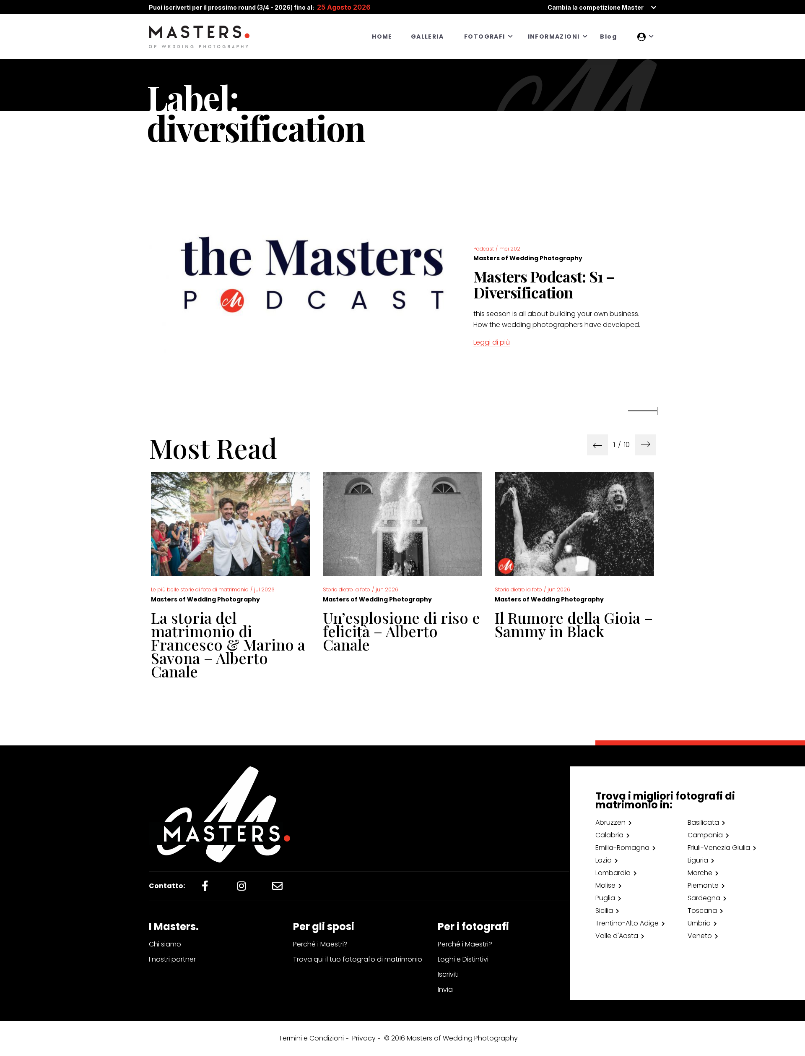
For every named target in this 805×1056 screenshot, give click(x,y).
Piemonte (703, 885)
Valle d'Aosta (616, 936)
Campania (705, 835)
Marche (700, 873)
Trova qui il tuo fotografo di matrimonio (357, 959)
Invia (445, 989)
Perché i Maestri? (320, 944)
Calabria (609, 835)
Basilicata (703, 822)
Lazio (603, 860)
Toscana (702, 910)
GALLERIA (427, 36)
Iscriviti (448, 974)
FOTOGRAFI (484, 36)
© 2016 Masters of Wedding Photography (451, 1038)
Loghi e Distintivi (463, 959)
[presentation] (597, 444)
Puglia (605, 898)
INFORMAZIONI (554, 36)
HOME (382, 36)
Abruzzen (610, 822)
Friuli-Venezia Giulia (719, 847)
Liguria (698, 860)
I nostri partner (172, 959)
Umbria (699, 923)
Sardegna (704, 898)
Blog (608, 36)
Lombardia (613, 873)
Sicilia (604, 910)
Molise (605, 885)
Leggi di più (491, 342)
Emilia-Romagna (622, 847)
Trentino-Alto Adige (627, 923)
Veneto (700, 936)
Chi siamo (165, 944)
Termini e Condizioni (311, 1038)
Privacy (364, 1038)
